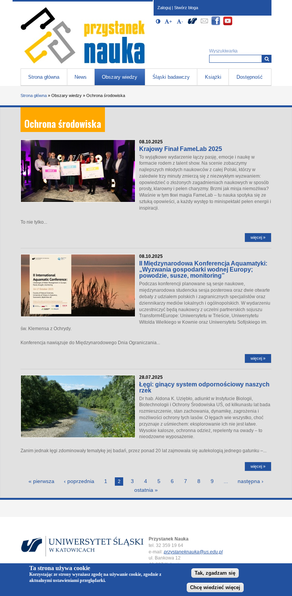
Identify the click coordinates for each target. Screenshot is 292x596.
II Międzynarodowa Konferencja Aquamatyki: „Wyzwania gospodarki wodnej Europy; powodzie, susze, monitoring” (203, 269)
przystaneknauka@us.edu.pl (193, 552)
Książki (213, 77)
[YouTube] (227, 24)
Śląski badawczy (171, 77)
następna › (250, 481)
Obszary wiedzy (119, 77)
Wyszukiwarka (223, 51)
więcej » (258, 237)
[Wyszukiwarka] (266, 59)
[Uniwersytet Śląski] (192, 24)
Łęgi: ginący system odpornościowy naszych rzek (204, 387)
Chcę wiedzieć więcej (215, 587)
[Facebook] (216, 24)
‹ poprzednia (79, 481)
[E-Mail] (204, 24)
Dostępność (249, 77)
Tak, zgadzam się (215, 573)
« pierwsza (41, 481)
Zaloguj (164, 7)
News (81, 77)
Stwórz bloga (186, 7)
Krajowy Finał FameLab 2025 (180, 149)
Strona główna (43, 77)
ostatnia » (146, 490)
